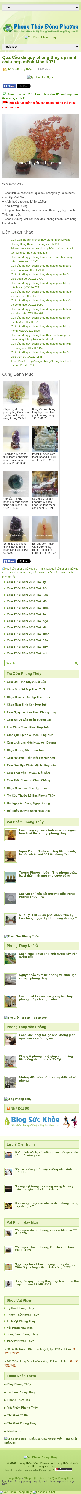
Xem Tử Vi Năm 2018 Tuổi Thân (28, 634)
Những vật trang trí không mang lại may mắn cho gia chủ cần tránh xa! (44, 1187)
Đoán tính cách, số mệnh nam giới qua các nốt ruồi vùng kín (46, 1154)
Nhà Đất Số (20, 1108)
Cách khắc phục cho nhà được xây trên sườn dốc (48, 955)
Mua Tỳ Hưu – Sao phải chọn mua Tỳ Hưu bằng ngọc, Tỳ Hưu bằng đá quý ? (48, 916)
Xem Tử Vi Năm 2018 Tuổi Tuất (27, 647)
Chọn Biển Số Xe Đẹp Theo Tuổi (28, 697)
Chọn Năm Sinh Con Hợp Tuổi (27, 704)
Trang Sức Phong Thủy (22, 1334)
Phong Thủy (22, 1384)
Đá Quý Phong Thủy (20, 69)
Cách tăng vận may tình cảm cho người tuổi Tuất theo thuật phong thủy (48, 831)
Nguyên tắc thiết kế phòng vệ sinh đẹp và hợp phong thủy (47, 976)
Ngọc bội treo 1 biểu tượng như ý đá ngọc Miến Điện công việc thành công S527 (46, 1265)
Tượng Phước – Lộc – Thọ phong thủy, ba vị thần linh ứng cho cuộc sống (48, 874)
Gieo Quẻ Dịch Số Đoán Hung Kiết (30, 735)
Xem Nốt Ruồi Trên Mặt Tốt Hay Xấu (31, 757)
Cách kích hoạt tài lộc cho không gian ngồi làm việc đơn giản (47, 1036)
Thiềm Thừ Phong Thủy (23, 1314)
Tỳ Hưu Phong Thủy (20, 1308)
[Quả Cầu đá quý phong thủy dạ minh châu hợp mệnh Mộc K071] (40, 146)
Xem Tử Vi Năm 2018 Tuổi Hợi (27, 653)
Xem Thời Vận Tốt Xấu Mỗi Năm (28, 773)
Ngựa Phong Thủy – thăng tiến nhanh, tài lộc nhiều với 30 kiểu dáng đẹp (47, 852)
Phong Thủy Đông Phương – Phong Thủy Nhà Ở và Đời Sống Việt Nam (47, 1465)
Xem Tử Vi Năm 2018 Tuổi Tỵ (26, 614)
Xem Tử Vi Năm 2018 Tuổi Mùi (27, 627)
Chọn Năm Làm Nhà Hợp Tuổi (27, 788)
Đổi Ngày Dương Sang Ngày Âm (28, 810)
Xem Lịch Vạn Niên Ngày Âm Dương (31, 742)
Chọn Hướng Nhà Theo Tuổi (25, 750)
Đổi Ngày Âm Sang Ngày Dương (28, 803)
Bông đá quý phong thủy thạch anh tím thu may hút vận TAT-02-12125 (47, 1282)
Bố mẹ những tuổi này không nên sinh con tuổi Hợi (46, 1171)
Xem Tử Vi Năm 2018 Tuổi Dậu (27, 640)
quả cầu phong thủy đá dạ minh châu (28, 568)
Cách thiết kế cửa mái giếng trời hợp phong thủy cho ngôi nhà (46, 997)
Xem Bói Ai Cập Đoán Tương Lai (29, 719)
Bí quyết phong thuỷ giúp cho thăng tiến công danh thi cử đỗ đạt (46, 1057)
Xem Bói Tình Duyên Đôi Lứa (26, 682)
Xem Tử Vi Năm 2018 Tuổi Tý (26, 582)
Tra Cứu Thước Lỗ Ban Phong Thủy (31, 795)
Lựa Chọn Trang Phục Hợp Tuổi (28, 727)
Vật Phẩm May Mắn (20, 1327)
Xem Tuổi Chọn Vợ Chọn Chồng (28, 780)
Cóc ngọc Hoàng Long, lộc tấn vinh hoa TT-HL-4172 (44, 1249)
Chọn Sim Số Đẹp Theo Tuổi (26, 689)
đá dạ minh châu (43, 572)
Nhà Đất (12, 1431)
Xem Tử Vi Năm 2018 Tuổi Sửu (27, 588)
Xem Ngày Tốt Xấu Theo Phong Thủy (32, 712)
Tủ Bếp (24, 1415)
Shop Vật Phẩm (34, 1478)
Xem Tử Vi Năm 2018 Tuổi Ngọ (27, 621)
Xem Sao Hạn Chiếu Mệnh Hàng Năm (32, 765)
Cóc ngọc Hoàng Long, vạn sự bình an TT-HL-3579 (46, 1232)
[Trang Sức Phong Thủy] (21, 936)
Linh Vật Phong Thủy (21, 1321)
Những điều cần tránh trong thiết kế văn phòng (48, 1079)
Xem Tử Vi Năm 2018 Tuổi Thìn (28, 608)
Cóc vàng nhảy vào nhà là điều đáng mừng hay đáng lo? (46, 1204)
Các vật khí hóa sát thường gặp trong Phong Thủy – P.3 (47, 895)
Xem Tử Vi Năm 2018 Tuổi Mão (27, 601)
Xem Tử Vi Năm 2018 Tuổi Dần (27, 595)
